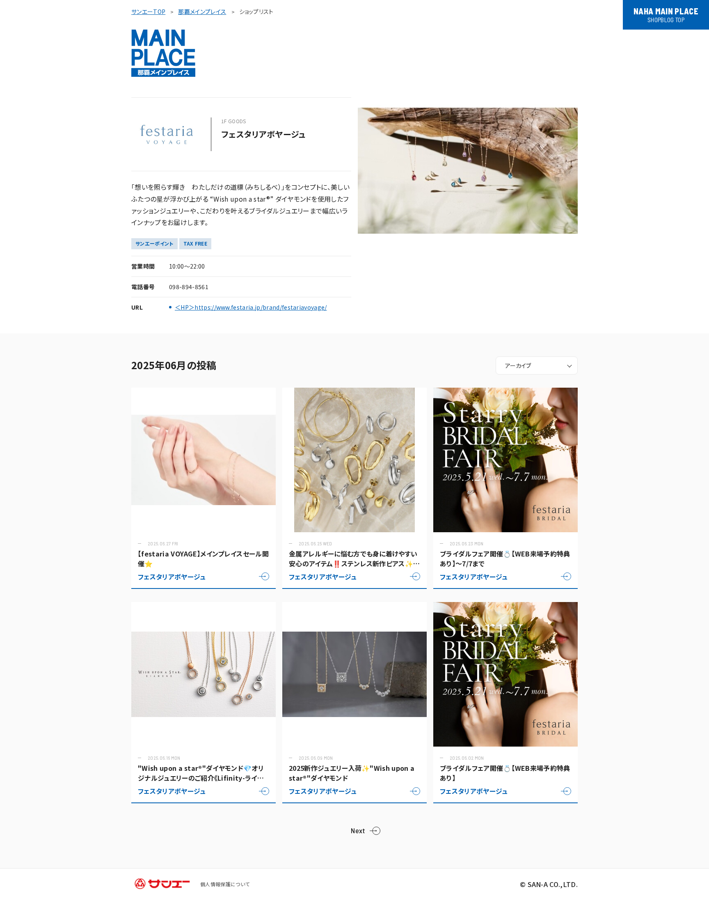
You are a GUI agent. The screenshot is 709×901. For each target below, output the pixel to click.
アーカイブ (518, 365)
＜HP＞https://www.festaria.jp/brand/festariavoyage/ (251, 307)
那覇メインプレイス (202, 11)
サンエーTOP (148, 11)
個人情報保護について (224, 883)
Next (358, 830)
